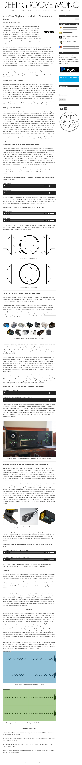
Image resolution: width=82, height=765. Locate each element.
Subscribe (62, 99)
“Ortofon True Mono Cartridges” (13, 738)
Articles (38, 10)
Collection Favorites (67, 32)
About (69, 10)
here (30, 363)
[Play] (4, 186)
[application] (29, 186)
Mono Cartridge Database (69, 41)
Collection (21, 10)
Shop (62, 10)
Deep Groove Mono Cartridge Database (15, 733)
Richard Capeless (16, 22)
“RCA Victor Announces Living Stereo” (14, 744)
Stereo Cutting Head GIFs (11, 750)
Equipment (55, 10)
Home (13, 10)
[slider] (52, 185)
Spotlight (29, 10)
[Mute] (49, 186)
